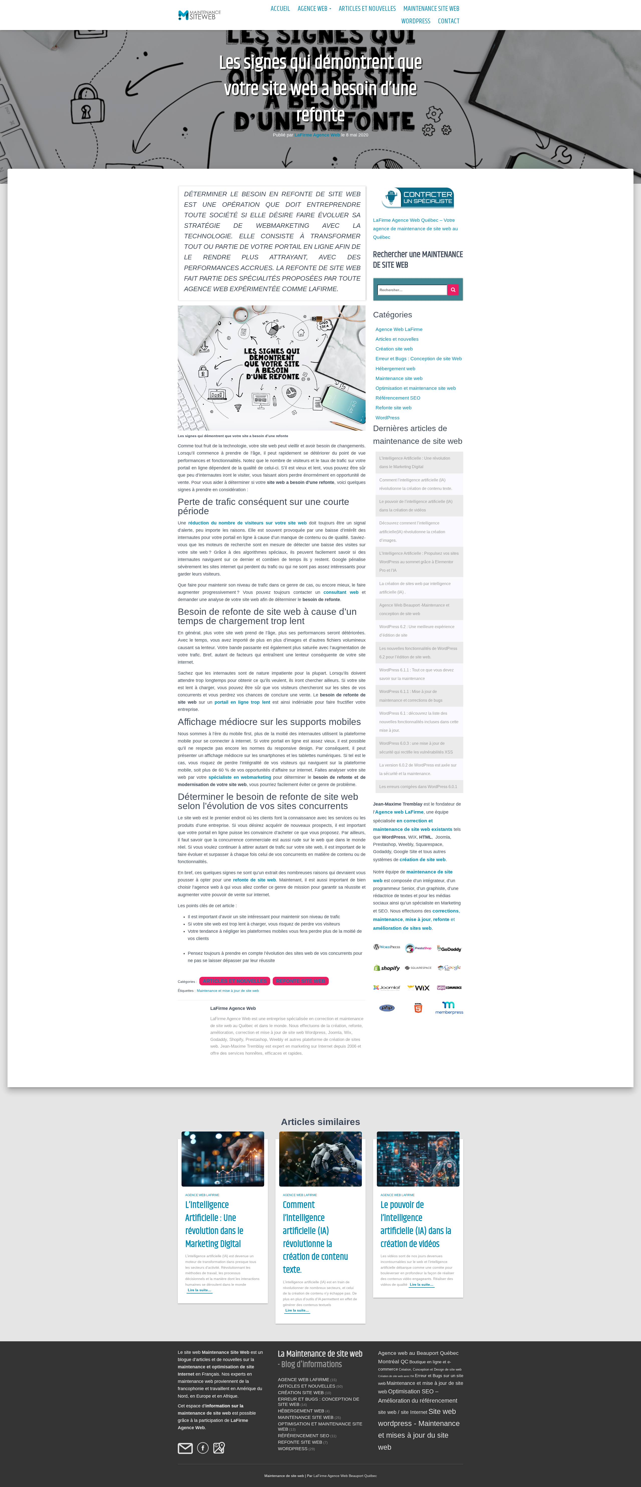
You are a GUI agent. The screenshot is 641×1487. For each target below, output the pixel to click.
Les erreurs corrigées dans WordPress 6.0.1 (418, 787)
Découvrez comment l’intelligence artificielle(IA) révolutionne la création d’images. (412, 531)
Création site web (394, 348)
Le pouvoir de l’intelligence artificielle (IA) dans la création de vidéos (416, 1224)
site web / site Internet (402, 1412)
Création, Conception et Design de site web (430, 1369)
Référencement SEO (398, 398)
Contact (448, 21)
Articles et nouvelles (367, 8)
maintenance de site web (204, 1413)
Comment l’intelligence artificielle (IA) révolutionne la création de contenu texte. (315, 1237)
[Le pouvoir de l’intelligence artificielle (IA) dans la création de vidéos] (418, 1159)
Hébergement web (395, 368)
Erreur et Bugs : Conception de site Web (419, 358)
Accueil (280, 8)
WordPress (415, 21)
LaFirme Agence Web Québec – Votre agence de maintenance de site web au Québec (415, 229)
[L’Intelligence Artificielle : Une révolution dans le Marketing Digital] (223, 1159)
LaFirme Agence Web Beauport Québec (345, 1476)
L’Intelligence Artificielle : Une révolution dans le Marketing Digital (214, 1224)
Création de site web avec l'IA (396, 1376)
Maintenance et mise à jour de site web (228, 991)
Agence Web (313, 8)
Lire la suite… (199, 1290)
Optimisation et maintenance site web (416, 388)
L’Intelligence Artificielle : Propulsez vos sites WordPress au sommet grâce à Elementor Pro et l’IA (419, 562)
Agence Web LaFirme (399, 329)
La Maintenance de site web (320, 1354)
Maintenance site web (431, 8)
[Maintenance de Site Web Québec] (200, 15)
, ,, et (416, 919)
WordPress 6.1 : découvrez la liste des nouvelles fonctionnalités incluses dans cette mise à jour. (418, 721)
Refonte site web (300, 981)
